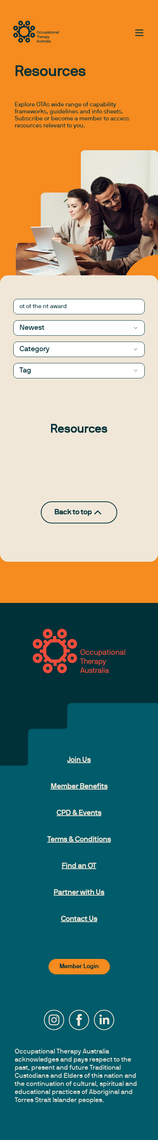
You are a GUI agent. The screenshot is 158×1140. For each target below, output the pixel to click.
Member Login (79, 966)
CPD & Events (79, 813)
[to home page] (36, 32)
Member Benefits (79, 786)
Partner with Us (79, 892)
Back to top (73, 512)
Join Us (79, 760)
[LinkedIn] (104, 1020)
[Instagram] (54, 1020)
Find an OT (79, 866)
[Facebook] (79, 1020)
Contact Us (79, 919)
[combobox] (79, 328)
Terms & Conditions (79, 839)
